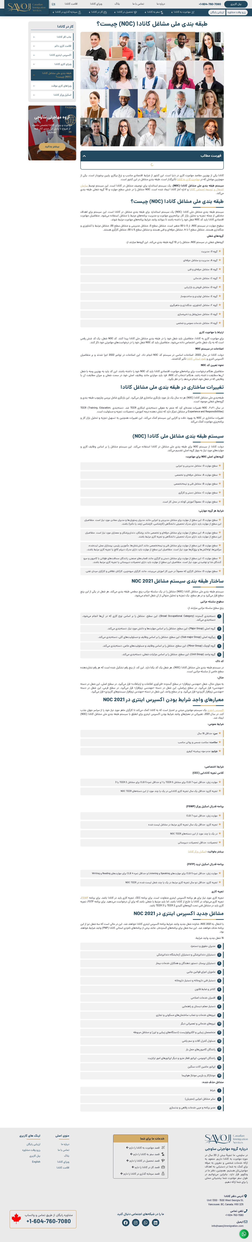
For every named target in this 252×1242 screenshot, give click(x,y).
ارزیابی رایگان (33, 1144)
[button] (84, 156)
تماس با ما (138, 4)
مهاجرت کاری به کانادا (188, 180)
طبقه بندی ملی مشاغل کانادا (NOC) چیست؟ (56, 75)
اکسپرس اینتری (215, 710)
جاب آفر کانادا (64, 37)
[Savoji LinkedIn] (155, 1222)
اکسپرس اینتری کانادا (60, 55)
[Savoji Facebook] (125, 1222)
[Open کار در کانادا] (89, 12)
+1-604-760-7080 (49, 1222)
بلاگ (117, 4)
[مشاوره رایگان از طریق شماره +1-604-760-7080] (16, 1223)
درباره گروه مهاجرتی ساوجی (226, 1149)
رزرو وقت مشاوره (31, 1150)
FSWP (84, 898)
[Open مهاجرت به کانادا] (171, 12)
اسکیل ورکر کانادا (197, 852)
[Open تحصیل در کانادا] (114, 12)
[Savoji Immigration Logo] (26, 7)
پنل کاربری (34, 1156)
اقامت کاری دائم (63, 46)
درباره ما (161, 4)
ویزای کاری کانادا (63, 64)
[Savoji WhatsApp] (145, 1222)
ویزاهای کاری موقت (61, 86)
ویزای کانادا (96, 4)
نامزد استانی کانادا (196, 359)
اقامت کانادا (71, 4)
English (36, 1162)
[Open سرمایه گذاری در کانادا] (53, 12)
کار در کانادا (65, 27)
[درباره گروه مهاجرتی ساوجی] (226, 1143)
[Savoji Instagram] (135, 1222)
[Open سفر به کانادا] (145, 12)
